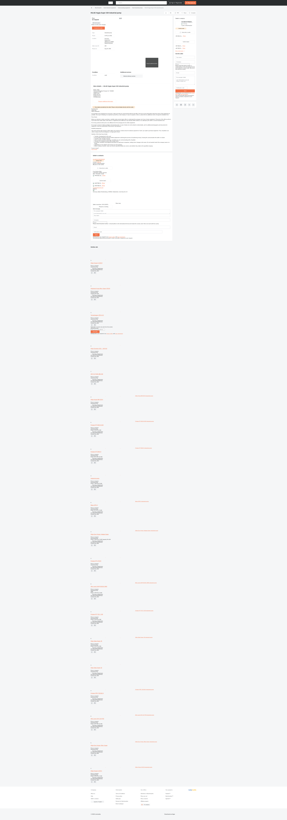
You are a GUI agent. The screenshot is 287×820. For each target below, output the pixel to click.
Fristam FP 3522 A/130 (97, 425)
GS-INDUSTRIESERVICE (99, 159)
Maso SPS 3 (94, 505)
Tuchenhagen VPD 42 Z (97, 315)
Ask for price (97, 23)
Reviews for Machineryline (122, 801)
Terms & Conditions (120, 793)
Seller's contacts (95, 798)
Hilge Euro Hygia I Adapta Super (100, 534)
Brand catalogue (119, 803)
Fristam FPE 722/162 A (97, 693)
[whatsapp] (94, 178)
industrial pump (108, 32)
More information (179, 51)
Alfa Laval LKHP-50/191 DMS (99, 586)
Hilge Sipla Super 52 (96, 667)
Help (92, 796)
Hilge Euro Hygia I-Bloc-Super (99, 745)
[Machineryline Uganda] (99, 2)
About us (93, 793)
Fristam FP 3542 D (96, 451)
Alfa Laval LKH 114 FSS (97, 718)
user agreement (121, 236)
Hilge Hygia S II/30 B (96, 263)
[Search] (117, 3)
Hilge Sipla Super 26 (96, 641)
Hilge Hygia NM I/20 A (97, 399)
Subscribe (95, 331)
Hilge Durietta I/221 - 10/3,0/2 (99, 348)
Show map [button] (118, 203)
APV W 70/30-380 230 (97, 374)
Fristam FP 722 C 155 (97, 614)
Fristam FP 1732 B (96, 561)
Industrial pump (95, 478)
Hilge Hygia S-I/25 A (96, 771)
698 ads (99, 162)
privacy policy (112, 236)
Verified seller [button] (99, 160)
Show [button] (103, 175)
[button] (166, 13)
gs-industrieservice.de (98, 187)
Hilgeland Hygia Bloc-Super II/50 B (100, 288)
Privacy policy (119, 796)
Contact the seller (98, 28)
